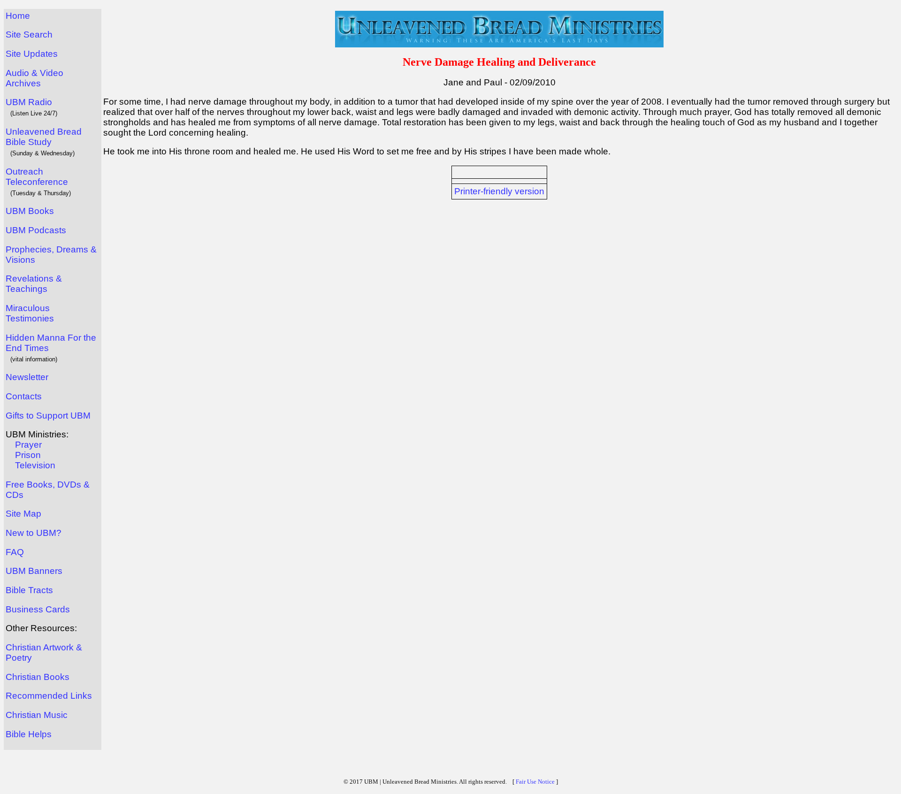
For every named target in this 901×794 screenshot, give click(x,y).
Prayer (28, 445)
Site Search (29, 34)
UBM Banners (34, 571)
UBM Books (30, 211)
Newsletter (27, 377)
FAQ (15, 552)
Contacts (24, 396)
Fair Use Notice (535, 781)
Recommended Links (49, 696)
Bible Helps (29, 734)
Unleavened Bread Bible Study (44, 137)
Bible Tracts (29, 590)
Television (35, 465)
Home (18, 16)
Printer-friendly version (499, 191)
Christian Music (37, 715)
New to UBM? (33, 533)
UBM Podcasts (36, 230)
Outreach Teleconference (37, 177)
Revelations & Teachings (34, 284)
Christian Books (37, 677)
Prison (28, 455)
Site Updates (32, 54)
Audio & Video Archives (34, 78)
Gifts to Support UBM (48, 415)
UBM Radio (29, 102)
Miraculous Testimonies (30, 313)
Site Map (23, 514)
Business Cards (38, 609)
